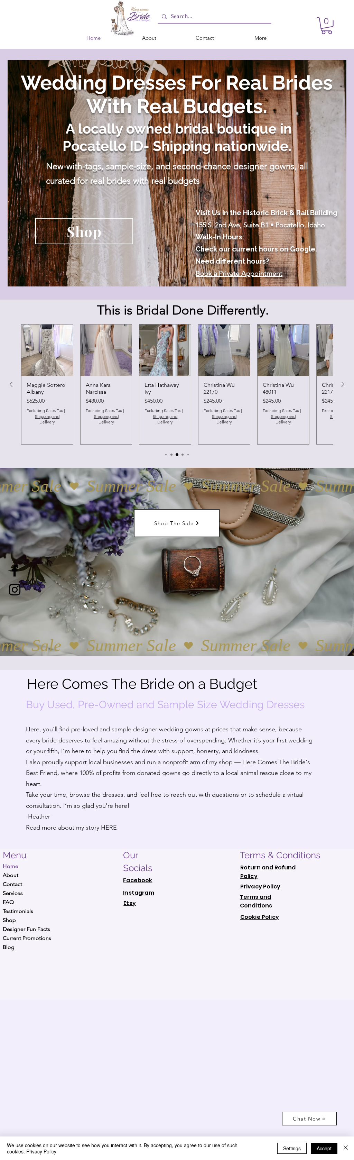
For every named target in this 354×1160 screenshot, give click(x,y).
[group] (177, 384)
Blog (9, 947)
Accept (324, 1148)
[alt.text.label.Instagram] (14, 589)
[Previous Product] (11, 384)
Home (10, 866)
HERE (109, 827)
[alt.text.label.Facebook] (14, 570)
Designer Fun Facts (26, 929)
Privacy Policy (41, 1151)
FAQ (8, 902)
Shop (9, 920)
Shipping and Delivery (47, 419)
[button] (327, 25)
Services (13, 893)
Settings (292, 1148)
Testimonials (18, 911)
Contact (12, 884)
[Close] (346, 1148)
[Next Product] (343, 384)
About (10, 875)
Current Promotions (27, 938)
